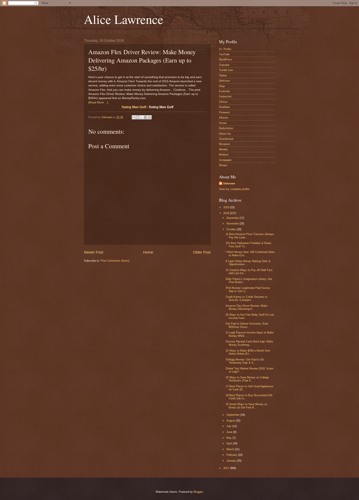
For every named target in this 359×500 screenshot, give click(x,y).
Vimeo (223, 123)
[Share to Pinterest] (150, 117)
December (233, 217)
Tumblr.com (226, 70)
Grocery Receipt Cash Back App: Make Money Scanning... (249, 343)
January (231, 460)
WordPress (225, 59)
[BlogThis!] (138, 117)
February (232, 454)
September (233, 414)
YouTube (224, 54)
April (229, 443)
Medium (224, 154)
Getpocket (225, 96)
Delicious (224, 80)
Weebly (223, 149)
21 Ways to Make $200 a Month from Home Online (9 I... (248, 352)
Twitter (223, 75)
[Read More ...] (98, 102)
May (229, 437)
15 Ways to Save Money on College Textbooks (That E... (247, 379)
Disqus (223, 165)
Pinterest (224, 112)
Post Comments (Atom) (115, 260)
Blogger (198, 491)
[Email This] (134, 117)
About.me (225, 133)
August (231, 420)
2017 (226, 468)
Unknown (229, 183)
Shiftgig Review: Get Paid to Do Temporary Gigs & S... (245, 361)
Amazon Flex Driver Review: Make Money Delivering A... (246, 307)
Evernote (224, 91)
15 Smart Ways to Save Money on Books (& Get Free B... (246, 406)
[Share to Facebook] (146, 117)
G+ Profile (225, 49)
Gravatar (224, 64)
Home (148, 252)
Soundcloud (226, 138)
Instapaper (225, 160)
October (231, 229)
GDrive (223, 101)
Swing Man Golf (134, 107)
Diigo (222, 86)
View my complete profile (234, 189)
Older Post (202, 252)
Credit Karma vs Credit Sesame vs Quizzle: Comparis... (247, 298)
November (233, 223)
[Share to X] (142, 117)
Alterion (223, 117)
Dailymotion (226, 128)
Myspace (224, 144)
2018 (226, 213)
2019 (226, 207)
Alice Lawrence (123, 19)
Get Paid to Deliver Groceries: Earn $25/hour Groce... (247, 325)
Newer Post (93, 252)
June (229, 432)
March (230, 449)
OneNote (224, 107)
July (229, 426)
